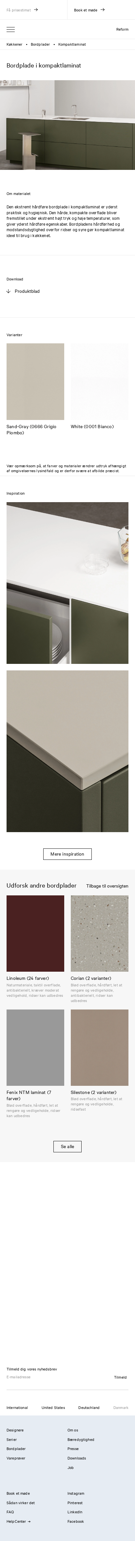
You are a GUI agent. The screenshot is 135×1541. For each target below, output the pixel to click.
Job (71, 1467)
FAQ (10, 1511)
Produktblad (27, 291)
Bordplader (40, 44)
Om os (73, 1429)
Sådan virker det (21, 1502)
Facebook (76, 1521)
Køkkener (15, 44)
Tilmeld (120, 1377)
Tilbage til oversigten (107, 886)
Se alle (67, 1146)
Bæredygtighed (81, 1439)
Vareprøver (16, 1457)
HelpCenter (16, 1521)
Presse (73, 1448)
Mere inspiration (67, 853)
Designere (15, 1429)
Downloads (77, 1457)
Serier (12, 1439)
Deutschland (89, 1407)
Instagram (76, 1493)
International (17, 1407)
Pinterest (75, 1502)
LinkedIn (75, 1511)
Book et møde (18, 1493)
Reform (122, 29)
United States (53, 1407)
